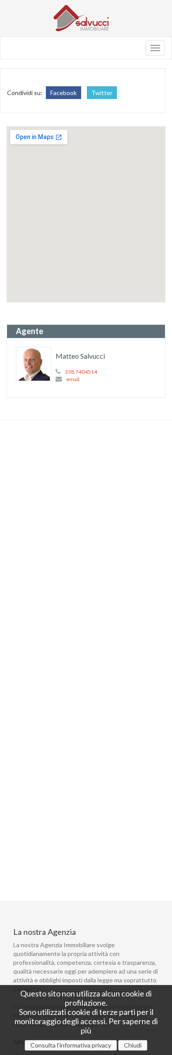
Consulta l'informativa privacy (70, 1045)
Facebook (63, 92)
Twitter (101, 92)
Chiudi (133, 1045)
